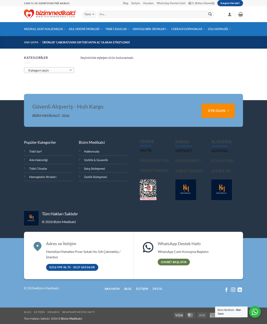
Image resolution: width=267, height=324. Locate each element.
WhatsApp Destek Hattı (171, 3)
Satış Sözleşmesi (94, 168)
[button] (201, 3)
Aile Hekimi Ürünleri (84, 29)
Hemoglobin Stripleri (43, 177)
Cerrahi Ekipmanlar (186, 29)
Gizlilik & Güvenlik (96, 160)
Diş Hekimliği (218, 29)
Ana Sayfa (31, 42)
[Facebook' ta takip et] (226, 290)
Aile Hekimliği (38, 160)
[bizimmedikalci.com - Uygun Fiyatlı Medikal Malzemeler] (50, 14)
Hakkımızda (91, 151)
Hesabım (148, 3)
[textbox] (48, 70)
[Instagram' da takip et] (233, 290)
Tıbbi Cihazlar (116, 29)
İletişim (135, 3)
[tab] (146, 151)
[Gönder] (210, 14)
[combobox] (49, 70)
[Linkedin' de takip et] (240, 290)
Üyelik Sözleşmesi (95, 177)
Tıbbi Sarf (35, 151)
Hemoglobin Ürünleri (149, 29)
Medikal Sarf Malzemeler (43, 29)
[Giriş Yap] (230, 14)
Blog (125, 3)
